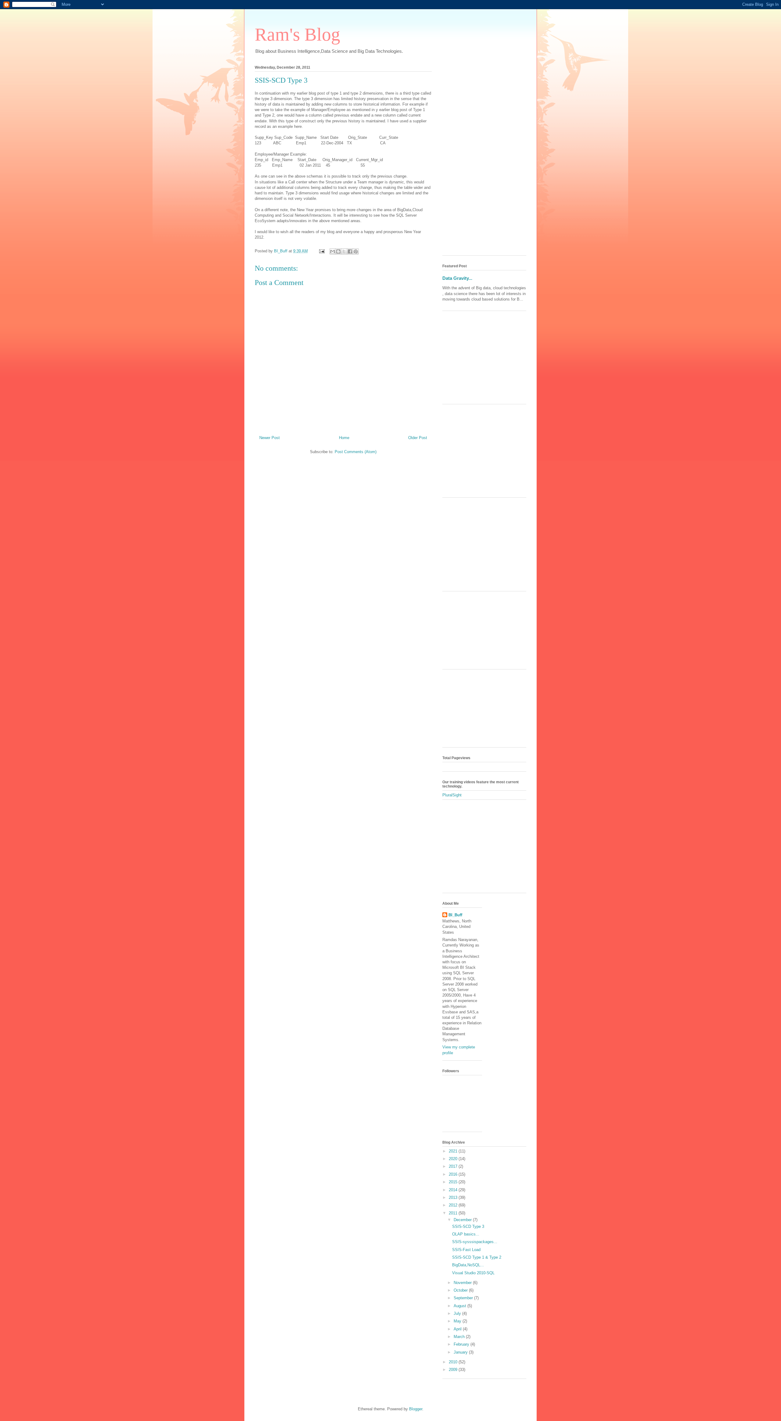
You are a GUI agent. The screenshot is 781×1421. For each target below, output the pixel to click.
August (460, 1306)
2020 (454, 1158)
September (464, 1298)
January (461, 1352)
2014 (454, 1190)
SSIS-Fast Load (466, 1249)
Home (344, 437)
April (458, 1329)
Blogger (415, 1409)
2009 (454, 1369)
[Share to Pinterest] (356, 251)
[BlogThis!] (338, 251)
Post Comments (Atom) (355, 451)
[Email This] (332, 251)
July (458, 1313)
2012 (454, 1205)
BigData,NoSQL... (468, 1265)
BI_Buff (455, 915)
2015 (454, 1182)
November (463, 1282)
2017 (454, 1166)
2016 (454, 1174)
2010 (454, 1362)
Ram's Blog (297, 34)
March (460, 1336)
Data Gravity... (457, 278)
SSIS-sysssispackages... (474, 1241)
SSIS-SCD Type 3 (468, 1226)
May (458, 1321)
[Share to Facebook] (350, 251)
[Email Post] (321, 251)
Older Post (417, 437)
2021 (454, 1151)
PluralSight (452, 795)
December (463, 1219)
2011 (454, 1213)
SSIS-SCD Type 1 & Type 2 (476, 1257)
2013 (454, 1197)
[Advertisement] (484, 159)
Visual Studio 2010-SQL (473, 1273)
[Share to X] (344, 251)
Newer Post (269, 437)
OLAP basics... (465, 1234)
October (461, 1290)
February (462, 1344)
